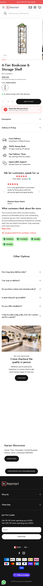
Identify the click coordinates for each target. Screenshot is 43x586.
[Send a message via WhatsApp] (3, 582)
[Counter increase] (12, 102)
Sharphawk (28, 581)
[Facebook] (19, 553)
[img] (21, 176)
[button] (21, 13)
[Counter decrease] (4, 102)
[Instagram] (23, 553)
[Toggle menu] (3, 7)
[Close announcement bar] (40, 1)
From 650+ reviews (20, 179)
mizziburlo (19, 581)
